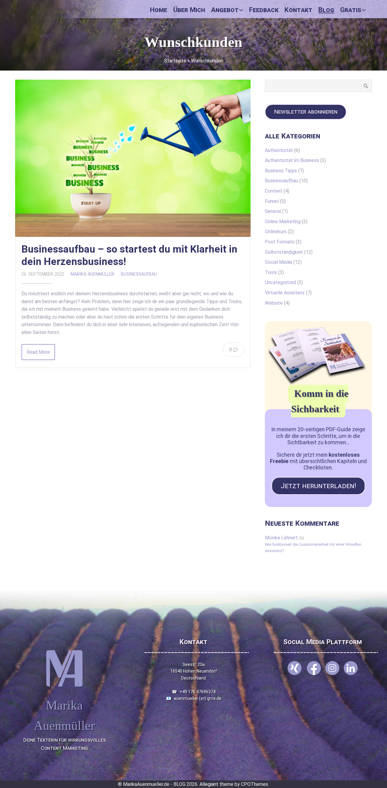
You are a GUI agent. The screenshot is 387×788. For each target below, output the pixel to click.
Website (274, 303)
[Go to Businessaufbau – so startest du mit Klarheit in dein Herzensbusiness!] (133, 158)
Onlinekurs (276, 231)
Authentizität (279, 150)
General (273, 211)
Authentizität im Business (292, 160)
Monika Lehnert (281, 538)
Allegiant (209, 784)
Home (158, 10)
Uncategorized (280, 282)
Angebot (225, 10)
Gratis (350, 10)
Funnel (272, 201)
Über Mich (189, 10)
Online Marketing (283, 221)
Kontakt (298, 10)
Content (273, 191)
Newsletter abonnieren (305, 111)
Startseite (175, 61)
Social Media (278, 262)
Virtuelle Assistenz (285, 293)
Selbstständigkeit (284, 252)
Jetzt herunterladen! (318, 486)
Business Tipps (281, 171)
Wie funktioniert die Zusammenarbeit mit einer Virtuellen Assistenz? (313, 547)
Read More (38, 352)
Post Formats (279, 242)
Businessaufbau (139, 274)
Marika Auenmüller (92, 274)
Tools (271, 272)
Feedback (263, 10)
